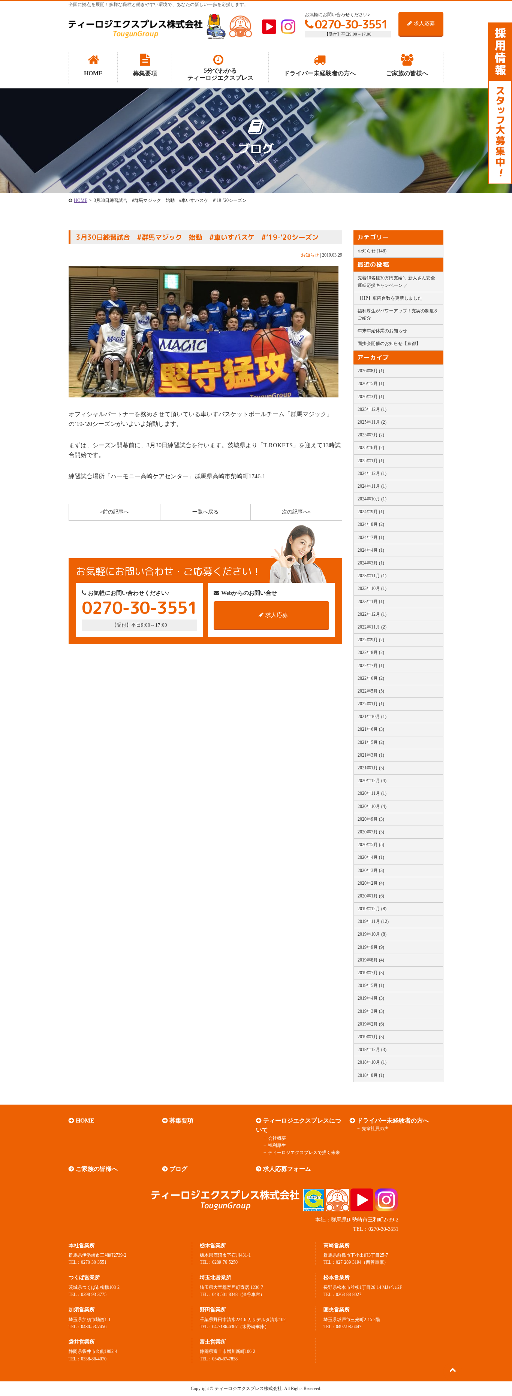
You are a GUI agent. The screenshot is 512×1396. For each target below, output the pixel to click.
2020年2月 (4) (371, 883)
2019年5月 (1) (371, 985)
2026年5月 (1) (371, 383)
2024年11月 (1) (372, 486)
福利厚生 (277, 1145)
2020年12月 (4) (372, 780)
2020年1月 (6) (371, 896)
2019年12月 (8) (372, 908)
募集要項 (181, 1120)
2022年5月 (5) (371, 691)
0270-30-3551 (351, 24)
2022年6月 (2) (371, 678)
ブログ (178, 1169)
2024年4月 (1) (371, 550)
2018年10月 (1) (372, 1062)
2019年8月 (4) (371, 960)
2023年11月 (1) (372, 575)
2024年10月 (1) (372, 499)
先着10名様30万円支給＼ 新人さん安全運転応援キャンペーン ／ (396, 281)
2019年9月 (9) (371, 947)
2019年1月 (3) (371, 1036)
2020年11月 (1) (372, 793)
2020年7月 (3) (371, 832)
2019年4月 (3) (371, 998)
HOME (80, 200)
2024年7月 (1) (371, 537)
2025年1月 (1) (371, 460)
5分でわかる (220, 74)
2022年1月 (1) (371, 703)
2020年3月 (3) (371, 870)
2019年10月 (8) (372, 934)
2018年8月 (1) (371, 1075)
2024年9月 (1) (371, 511)
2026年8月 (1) (371, 370)
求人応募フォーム (287, 1169)
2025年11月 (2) (372, 422)
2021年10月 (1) (372, 716)
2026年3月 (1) (371, 396)
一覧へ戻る (205, 512)
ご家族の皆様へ (97, 1169)
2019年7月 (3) (371, 972)
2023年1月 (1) (371, 601)
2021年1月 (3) (371, 767)
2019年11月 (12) (373, 921)
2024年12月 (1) (372, 473)
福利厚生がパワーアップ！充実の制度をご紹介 (398, 314)
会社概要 (277, 1138)
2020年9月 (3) (371, 819)
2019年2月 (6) (371, 1024)
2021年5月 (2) (371, 742)
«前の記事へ (114, 512)
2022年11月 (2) (372, 627)
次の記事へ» (296, 512)
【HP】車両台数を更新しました (390, 298)
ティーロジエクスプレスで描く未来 (304, 1152)
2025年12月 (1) (372, 409)
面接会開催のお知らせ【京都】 (389, 343)
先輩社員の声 (375, 1128)
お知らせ (310, 255)
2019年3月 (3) (371, 1011)
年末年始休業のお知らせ (382, 330)
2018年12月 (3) (372, 1049)
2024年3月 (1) (371, 563)
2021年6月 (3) (371, 729)
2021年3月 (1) (371, 755)
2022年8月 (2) (371, 652)
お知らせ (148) (372, 251)
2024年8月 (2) (371, 524)
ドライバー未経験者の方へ (393, 1120)
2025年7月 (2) (371, 434)
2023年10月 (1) (372, 588)
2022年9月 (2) (371, 639)
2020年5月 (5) (371, 844)
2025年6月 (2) (371, 447)
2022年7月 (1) (371, 665)
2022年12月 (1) (372, 614)
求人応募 (424, 23)
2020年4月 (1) (371, 857)
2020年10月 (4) (372, 806)
